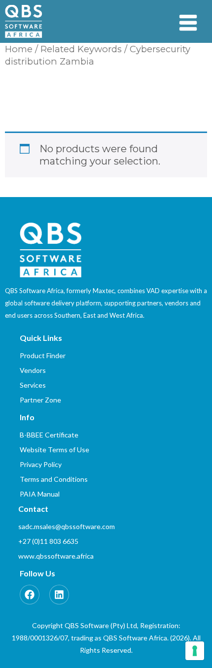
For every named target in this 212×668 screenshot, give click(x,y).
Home (19, 49)
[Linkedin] (59, 594)
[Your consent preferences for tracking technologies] (194, 650)
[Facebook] (29, 594)
